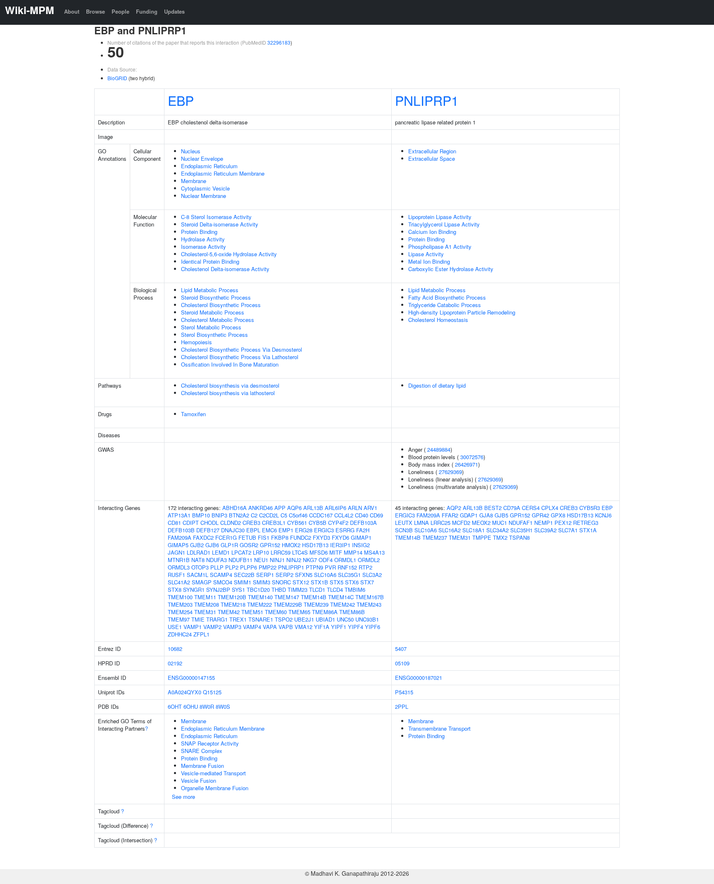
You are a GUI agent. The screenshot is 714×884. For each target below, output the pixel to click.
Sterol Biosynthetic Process (214, 334)
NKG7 (310, 560)
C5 (284, 515)
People (120, 11)
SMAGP (202, 582)
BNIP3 (219, 515)
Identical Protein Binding (210, 261)
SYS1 (238, 589)
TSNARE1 (260, 619)
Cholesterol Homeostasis (438, 320)
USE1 (175, 627)
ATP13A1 (179, 515)
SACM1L (197, 575)
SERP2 (284, 575)
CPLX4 (549, 508)
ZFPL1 (201, 634)
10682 (175, 649)
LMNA (421, 523)
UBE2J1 (304, 619)
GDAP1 (469, 515)
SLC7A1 (568, 530)
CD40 (361, 515)
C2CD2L (269, 515)
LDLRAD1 (198, 552)
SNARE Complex (201, 751)
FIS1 (263, 537)
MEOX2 (481, 523)
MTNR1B (179, 560)
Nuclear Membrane (203, 196)
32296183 (278, 42)
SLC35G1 (349, 575)
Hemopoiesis (196, 342)
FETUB (247, 537)
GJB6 (212, 545)
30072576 (471, 457)
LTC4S (300, 552)
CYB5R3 (589, 508)
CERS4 (531, 508)
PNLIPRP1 (427, 100)
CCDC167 (321, 515)
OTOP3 (200, 567)
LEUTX (403, 523)
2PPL (401, 706)
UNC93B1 (367, 619)
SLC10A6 (325, 575)
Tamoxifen (193, 414)
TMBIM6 (355, 589)
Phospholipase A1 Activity (439, 246)
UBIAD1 (325, 619)
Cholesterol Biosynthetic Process (221, 305)
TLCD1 (317, 589)
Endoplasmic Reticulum (209, 166)
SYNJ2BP (218, 589)
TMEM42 (229, 612)
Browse (95, 11)
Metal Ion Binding (429, 261)
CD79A (511, 508)
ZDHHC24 (180, 634)
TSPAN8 (519, 537)
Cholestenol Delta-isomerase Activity (225, 269)
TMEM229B (288, 604)
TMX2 (500, 537)
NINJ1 (277, 560)
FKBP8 (279, 537)
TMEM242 (342, 604)
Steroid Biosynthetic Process (216, 297)
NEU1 (261, 560)
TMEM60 (276, 612)
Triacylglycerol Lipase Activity (444, 224)
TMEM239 (316, 604)
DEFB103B (181, 530)
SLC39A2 (545, 530)
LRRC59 (280, 552)
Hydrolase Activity (203, 239)
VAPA (270, 627)
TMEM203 (180, 604)
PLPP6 (248, 567)
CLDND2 (230, 523)
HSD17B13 (315, 545)
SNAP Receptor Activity (210, 743)
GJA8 (486, 515)
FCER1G (226, 537)
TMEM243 (369, 604)
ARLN (355, 508)
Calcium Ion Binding (432, 232)
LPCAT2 (241, 552)
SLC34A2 (497, 530)
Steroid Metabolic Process (212, 312)
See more (183, 797)
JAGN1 (176, 552)
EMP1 (285, 530)
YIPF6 (372, 627)
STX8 (174, 589)
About (71, 11)
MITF (335, 552)
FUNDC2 (300, 537)
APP (280, 508)
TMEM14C (341, 597)
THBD (278, 589)
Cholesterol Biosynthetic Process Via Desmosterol (241, 349)
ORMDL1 (345, 560)
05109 (402, 663)
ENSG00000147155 (191, 677)
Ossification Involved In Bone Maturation (229, 364)
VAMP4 (252, 627)
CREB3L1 (274, 523)
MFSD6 (318, 552)
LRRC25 (440, 523)
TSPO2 (284, 619)
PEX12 (563, 523)
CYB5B (317, 523)
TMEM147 (286, 597)
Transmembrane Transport (439, 728)
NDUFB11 (240, 560)
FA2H (362, 530)
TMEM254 (180, 612)
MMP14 (353, 552)
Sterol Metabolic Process (211, 327)
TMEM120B (232, 597)
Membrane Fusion (202, 766)
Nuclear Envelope (202, 158)
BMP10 (201, 515)
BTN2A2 (239, 515)
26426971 (466, 464)
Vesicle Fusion (198, 780)
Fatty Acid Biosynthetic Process (447, 297)
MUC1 (499, 523)
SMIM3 (261, 582)
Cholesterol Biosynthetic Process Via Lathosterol (239, 357)
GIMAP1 (361, 537)
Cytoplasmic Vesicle (205, 188)
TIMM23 (297, 589)
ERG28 (303, 530)
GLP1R (229, 545)
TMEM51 (252, 612)
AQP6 (294, 508)
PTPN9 (314, 567)
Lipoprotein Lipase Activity (439, 217)
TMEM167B (369, 597)
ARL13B (313, 508)
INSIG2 (361, 545)
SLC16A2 (449, 530)
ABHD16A (234, 508)
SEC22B (244, 575)
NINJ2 (293, 560)
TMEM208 (206, 604)
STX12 (301, 582)
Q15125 (212, 692)
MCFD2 (461, 523)
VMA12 (303, 627)
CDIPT (191, 523)
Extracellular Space (431, 158)
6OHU (190, 706)
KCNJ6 (603, 515)
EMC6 (269, 530)
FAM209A (179, 537)
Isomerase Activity (203, 246)
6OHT (175, 706)
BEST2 (493, 508)
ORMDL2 (369, 560)
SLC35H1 (521, 530)
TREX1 (238, 619)
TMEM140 (260, 597)
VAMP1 (192, 627)
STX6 (352, 582)
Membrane (193, 181)
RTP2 (365, 567)
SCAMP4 (221, 575)
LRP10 (261, 552)
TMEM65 (299, 612)
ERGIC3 (324, 530)
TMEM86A (325, 612)
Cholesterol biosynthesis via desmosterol (230, 385)
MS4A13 (374, 552)
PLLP (217, 567)
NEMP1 (543, 523)
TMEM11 (205, 597)
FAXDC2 (203, 537)
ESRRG (345, 530)
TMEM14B (313, 597)
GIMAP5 (178, 545)
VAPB (285, 627)
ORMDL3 (179, 567)
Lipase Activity (426, 254)
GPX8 (558, 515)
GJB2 (197, 545)
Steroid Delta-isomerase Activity (219, 224)
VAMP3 (232, 627)
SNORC (281, 582)
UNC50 (345, 619)
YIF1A (321, 627)
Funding (146, 11)
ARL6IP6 (335, 508)
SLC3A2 (372, 575)
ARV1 (370, 508)
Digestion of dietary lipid (437, 385)
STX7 (367, 582)
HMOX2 (291, 545)
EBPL (253, 530)
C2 (254, 515)
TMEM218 (233, 604)
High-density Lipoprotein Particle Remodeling (461, 312)
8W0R (207, 706)
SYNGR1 (194, 589)
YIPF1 (338, 627)
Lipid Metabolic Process (209, 290)
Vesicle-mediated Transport (213, 773)
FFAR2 (450, 515)
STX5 (336, 582)
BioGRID (117, 77)
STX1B (319, 582)
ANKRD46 (260, 508)
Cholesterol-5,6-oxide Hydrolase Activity (229, 254)
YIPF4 (355, 627)
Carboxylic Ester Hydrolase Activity (450, 269)
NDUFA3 (216, 560)
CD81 (174, 523)
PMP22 (267, 567)
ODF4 (326, 560)
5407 (401, 649)
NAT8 (198, 560)
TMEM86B (352, 612)
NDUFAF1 (521, 523)
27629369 (450, 472)
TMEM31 (205, 612)
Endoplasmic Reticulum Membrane (222, 173)
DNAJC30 (233, 530)
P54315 (404, 692)
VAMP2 (212, 627)
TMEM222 (259, 604)
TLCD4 (335, 589)
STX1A (588, 530)
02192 (175, 663)
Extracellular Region (432, 151)
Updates (174, 11)
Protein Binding (199, 232)
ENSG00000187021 (418, 677)
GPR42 (540, 515)
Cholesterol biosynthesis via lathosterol (228, 393)
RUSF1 (176, 575)
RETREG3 (585, 523)
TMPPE (481, 537)
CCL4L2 (343, 515)
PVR (330, 567)
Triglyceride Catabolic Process (444, 305)
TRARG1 (217, 619)
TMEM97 (179, 619)
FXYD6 (340, 537)
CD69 (376, 515)
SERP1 (265, 575)
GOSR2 (249, 545)
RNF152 (347, 567)
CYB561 (297, 523)
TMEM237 (434, 537)
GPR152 (270, 545)
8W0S (223, 706)
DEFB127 (207, 530)
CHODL (209, 523)
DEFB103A (363, 523)
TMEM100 (180, 597)
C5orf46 (298, 515)
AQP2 (454, 508)
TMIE (198, 619)
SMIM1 (242, 582)
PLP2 (231, 567)
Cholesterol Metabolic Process (217, 320)
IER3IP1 (340, 545)
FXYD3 (321, 537)
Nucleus (190, 151)
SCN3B (404, 530)
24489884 (438, 449)
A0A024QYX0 (184, 692)
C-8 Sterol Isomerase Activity (216, 217)
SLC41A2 (179, 582)
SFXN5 (303, 575)
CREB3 (251, 523)
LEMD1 (221, 552)
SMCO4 (222, 582)
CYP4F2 (338, 523)
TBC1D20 (258, 589)
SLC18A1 (473, 530)
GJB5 (501, 515)
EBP (181, 100)
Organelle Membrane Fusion (214, 788)
